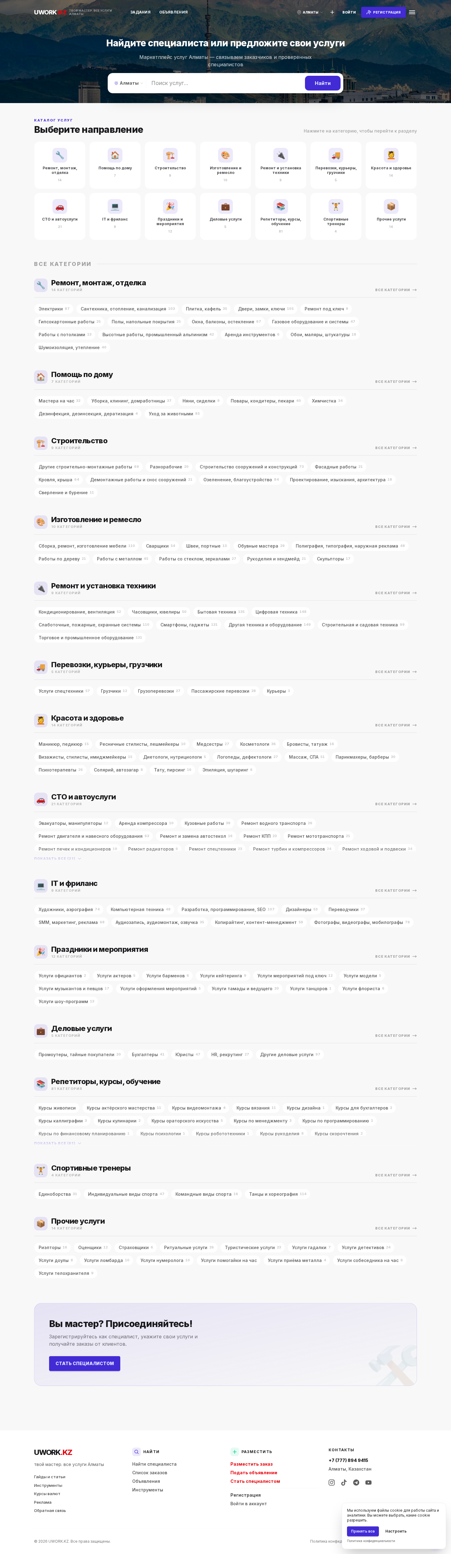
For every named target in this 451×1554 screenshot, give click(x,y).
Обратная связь (50, 1510)
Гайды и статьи (49, 1476)
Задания (140, 12)
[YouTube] (368, 1482)
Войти (349, 12)
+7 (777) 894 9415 (348, 1460)
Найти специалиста (154, 1464)
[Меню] (412, 12)
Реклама (43, 1502)
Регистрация (245, 1495)
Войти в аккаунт (248, 1503)
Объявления (173, 12)
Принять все (363, 1531)
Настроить (396, 1531)
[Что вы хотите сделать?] (332, 12)
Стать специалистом (85, 1363)
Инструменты (48, 1485)
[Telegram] (356, 1482)
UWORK (53, 1452)
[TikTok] (343, 1482)
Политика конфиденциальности (339, 1541)
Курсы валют (47, 1493)
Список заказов (149, 1472)
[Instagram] (331, 1482)
